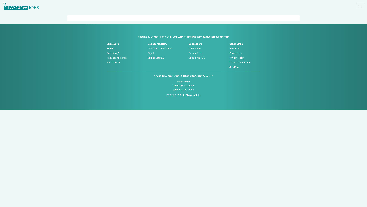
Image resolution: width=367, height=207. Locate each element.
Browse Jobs (195, 53)
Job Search (195, 48)
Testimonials (113, 62)
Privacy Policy (236, 57)
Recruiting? (113, 53)
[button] (360, 6)
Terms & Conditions (239, 62)
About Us (234, 48)
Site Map (234, 67)
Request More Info (117, 57)
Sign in (110, 48)
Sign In (151, 53)
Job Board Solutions (183, 85)
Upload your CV (156, 57)
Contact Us (235, 53)
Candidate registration (160, 48)
